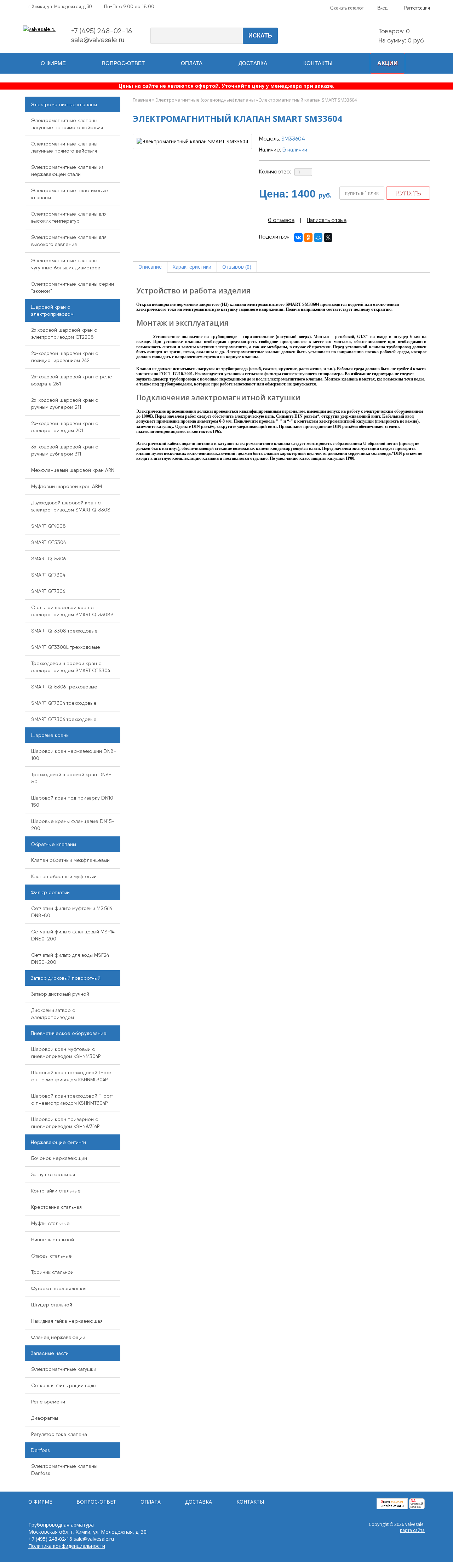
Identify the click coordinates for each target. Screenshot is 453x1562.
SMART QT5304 (48, 542)
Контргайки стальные (56, 1191)
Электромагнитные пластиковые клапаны (69, 194)
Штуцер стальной (51, 1305)
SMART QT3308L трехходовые (65, 647)
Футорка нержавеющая (58, 1288)
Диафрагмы (44, 1418)
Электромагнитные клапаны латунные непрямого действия (67, 124)
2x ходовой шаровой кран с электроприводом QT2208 (64, 333)
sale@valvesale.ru (97, 39)
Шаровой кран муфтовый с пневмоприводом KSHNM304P (66, 1052)
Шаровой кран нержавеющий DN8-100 (73, 754)
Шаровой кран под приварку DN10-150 (73, 801)
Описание (150, 266)
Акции (387, 63)
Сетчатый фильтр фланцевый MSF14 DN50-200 (72, 935)
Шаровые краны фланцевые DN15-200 (72, 824)
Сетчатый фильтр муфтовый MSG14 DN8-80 (71, 911)
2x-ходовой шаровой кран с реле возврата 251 (71, 380)
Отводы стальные (51, 1256)
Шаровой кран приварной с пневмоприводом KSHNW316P (65, 1122)
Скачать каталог (346, 8)
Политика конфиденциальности (66, 1546)
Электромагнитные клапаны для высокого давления (69, 240)
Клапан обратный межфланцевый (70, 860)
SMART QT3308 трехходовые (64, 631)
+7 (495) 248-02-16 (101, 31)
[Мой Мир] (318, 237)
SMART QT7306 (48, 591)
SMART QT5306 (48, 558)
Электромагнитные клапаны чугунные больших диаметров (65, 264)
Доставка (253, 63)
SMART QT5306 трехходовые (64, 687)
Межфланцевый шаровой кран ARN (72, 470)
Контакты (317, 63)
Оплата (191, 63)
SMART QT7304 (48, 575)
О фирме (53, 63)
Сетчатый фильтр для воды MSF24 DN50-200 (70, 958)
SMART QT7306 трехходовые (64, 719)
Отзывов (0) (236, 266)
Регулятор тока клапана (59, 1434)
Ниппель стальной (52, 1239)
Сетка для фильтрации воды (63, 1385)
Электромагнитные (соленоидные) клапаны (205, 100)
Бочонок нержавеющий (59, 1158)
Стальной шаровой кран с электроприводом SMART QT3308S (72, 611)
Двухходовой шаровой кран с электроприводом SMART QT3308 (70, 506)
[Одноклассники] (308, 237)
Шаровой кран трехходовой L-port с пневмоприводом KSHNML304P (72, 1076)
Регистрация (417, 8)
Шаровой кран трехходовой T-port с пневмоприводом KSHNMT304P (72, 1099)
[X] (328, 237)
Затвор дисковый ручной (60, 994)
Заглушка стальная (53, 1174)
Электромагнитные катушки (63, 1369)
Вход (382, 8)
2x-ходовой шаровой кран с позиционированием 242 (64, 356)
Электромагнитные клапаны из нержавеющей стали (67, 170)
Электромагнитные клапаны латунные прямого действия (64, 147)
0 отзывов (281, 220)
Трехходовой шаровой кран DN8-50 (71, 778)
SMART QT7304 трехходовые (64, 703)
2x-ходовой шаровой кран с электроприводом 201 (64, 426)
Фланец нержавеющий (58, 1337)
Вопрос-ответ (123, 63)
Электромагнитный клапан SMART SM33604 (308, 100)
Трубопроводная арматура (61, 1524)
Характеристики (192, 266)
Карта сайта (412, 1530)
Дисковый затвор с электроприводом (53, 1013)
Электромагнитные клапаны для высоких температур (69, 217)
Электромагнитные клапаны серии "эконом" (72, 287)
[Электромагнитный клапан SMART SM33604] (192, 141)
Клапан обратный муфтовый (64, 876)
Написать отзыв (326, 220)
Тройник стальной (52, 1272)
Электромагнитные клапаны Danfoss (64, 1469)
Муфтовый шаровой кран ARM (66, 486)
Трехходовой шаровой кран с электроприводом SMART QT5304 (70, 666)
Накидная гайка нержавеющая (67, 1321)
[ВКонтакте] (298, 237)
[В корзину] (362, 36)
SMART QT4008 (48, 526)
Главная (142, 100)
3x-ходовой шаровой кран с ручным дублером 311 (64, 450)
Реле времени (48, 1401)
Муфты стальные (50, 1223)
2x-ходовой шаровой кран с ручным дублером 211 (64, 403)
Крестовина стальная (56, 1207)
